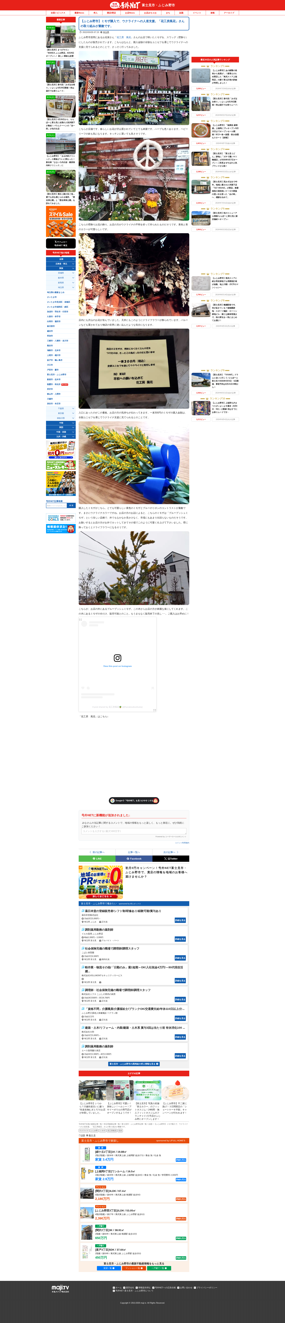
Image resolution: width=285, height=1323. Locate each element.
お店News (130, 13)
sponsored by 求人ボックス (130, 904)
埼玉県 (106, 32)
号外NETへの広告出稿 (165, 1287)
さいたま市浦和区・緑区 (57, 307)
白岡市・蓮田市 (54, 321)
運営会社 (130, 1287)
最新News (79, 13)
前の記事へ (98, 852)
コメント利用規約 (182, 843)
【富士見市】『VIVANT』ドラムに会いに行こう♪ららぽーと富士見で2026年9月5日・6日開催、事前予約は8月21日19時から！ (225, 381)
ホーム (118, 1287)
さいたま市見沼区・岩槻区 (58, 302)
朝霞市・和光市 (57, 384)
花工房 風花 (124, 37)
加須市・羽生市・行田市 (57, 312)
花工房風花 (111, 1131)
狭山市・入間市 (54, 394)
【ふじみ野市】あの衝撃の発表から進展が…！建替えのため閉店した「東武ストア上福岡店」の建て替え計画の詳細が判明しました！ (224, 76)
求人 (96, 13)
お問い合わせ (186, 1287)
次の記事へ (169, 852)
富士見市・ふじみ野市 (158, 5)
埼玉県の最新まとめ (55, 292)
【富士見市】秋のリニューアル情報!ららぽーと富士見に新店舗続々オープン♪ (225, 216)
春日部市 (51, 326)
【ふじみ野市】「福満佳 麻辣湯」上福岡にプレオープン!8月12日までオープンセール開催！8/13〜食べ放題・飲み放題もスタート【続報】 (225, 131)
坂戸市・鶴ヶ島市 (54, 360)
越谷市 (50, 331)
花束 (120, 1131)
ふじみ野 (94, 1131)
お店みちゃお (150, 13)
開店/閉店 (111, 13)
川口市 (50, 365)
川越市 (50, 399)
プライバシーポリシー (207, 1287)
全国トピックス (58, 13)
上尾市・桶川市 (54, 355)
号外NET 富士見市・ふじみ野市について (134, 1290)
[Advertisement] (215, 36)
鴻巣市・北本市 (54, 350)
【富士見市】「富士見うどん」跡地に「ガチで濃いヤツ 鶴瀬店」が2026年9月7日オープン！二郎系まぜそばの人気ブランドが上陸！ (225, 159)
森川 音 (92, 1135)
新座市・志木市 (54, 379)
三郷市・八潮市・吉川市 (57, 341)
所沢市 (50, 389)
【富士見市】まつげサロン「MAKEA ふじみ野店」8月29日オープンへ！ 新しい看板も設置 (60, 53)
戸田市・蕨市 (53, 370)
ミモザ (102, 1131)
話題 (181, 13)
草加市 (50, 336)
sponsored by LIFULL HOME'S (170, 1140)
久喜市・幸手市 (54, 317)
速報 (212, 13)
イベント (197, 13)
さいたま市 (52, 297)
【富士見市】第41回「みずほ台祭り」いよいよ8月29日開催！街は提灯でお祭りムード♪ (225, 101)
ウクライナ (84, 1131)
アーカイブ (229, 13)
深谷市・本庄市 (54, 404)
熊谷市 (50, 346)
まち (168, 13)
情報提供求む (144, 1287)
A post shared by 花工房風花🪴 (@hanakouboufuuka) (117, 707)
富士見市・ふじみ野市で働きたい (99, 903)
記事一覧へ (134, 852)
